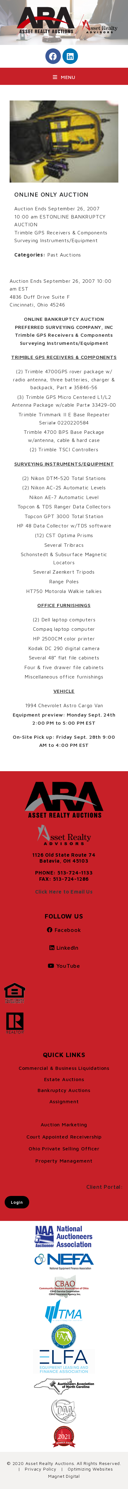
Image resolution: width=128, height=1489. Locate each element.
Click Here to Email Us (64, 891)
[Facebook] (53, 56)
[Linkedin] (70, 56)
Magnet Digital (64, 1476)
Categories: (30, 254)
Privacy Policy (40, 1469)
